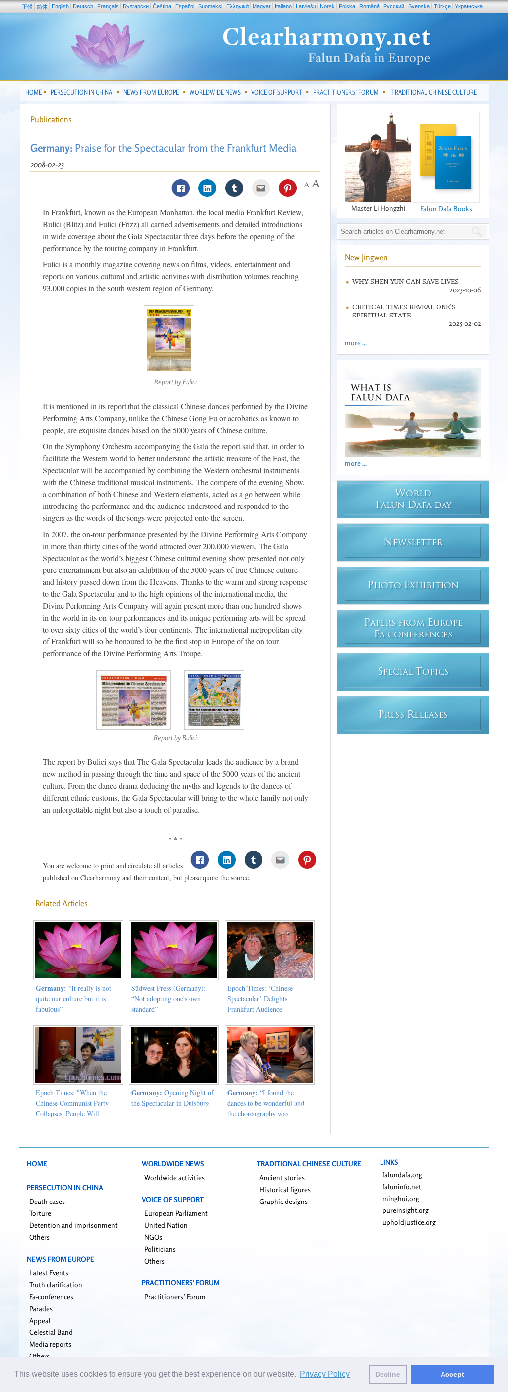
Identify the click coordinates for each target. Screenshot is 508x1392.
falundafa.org (402, 1174)
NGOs (153, 1237)
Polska (347, 6)
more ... (356, 342)
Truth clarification (55, 1284)
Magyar (262, 6)
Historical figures (285, 1189)
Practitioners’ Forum (175, 1296)
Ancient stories (282, 1177)
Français (108, 6)
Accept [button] (452, 1374)
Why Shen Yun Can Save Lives (405, 281)
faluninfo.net (401, 1186)
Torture (40, 1213)
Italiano (283, 6)
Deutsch (83, 6)
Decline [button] (387, 1374)
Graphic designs (283, 1201)
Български (136, 6)
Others (39, 1237)
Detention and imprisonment (73, 1225)
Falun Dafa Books (446, 208)
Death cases (47, 1201)
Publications (51, 119)
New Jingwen (366, 257)
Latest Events (48, 1272)
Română (369, 6)
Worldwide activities (174, 1177)
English (60, 6)
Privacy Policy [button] (325, 1374)
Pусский (393, 6)
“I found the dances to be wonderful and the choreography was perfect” (265, 1108)
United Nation (166, 1225)
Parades (41, 1308)
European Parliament (176, 1213)
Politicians (160, 1249)
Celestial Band (51, 1332)
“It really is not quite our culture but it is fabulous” (73, 998)
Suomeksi (210, 6)
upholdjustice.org (409, 1222)
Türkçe (442, 6)
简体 (42, 7)
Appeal (40, 1320)
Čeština (162, 6)
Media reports (50, 1344)
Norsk (327, 6)
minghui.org (400, 1198)
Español (184, 6)
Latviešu (306, 6)
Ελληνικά (237, 6)
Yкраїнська (469, 6)
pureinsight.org (405, 1210)
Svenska (419, 6)
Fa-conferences (51, 1296)
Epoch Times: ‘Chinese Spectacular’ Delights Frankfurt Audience (260, 998)
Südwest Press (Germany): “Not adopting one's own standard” (168, 998)
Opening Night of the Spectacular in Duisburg (172, 1098)
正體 (27, 7)
